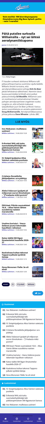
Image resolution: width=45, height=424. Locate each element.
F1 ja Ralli (20, 284)
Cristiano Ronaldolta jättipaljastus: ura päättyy (14, 177)
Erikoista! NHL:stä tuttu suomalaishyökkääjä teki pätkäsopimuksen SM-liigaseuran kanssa (14, 146)
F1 (13, 284)
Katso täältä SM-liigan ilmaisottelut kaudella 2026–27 (15, 240)
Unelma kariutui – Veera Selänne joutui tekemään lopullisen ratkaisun (14, 225)
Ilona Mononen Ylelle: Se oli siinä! (15, 268)
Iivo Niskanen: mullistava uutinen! (14, 129)
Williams (31, 284)
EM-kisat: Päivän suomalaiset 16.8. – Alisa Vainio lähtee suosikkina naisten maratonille (16, 208)
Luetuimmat (10, 383)
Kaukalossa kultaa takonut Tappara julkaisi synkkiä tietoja (15, 254)
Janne (4, 45)
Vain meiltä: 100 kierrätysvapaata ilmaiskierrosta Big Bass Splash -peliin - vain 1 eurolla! (22, 19)
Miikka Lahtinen (8, 133)
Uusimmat (9, 304)
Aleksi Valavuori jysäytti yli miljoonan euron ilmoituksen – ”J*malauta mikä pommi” (16, 192)
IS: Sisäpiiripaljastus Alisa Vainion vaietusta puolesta (15, 159)
